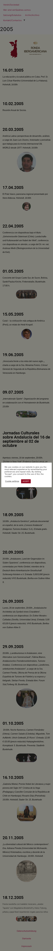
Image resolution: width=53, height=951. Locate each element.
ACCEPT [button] (26, 481)
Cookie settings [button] (12, 481)
